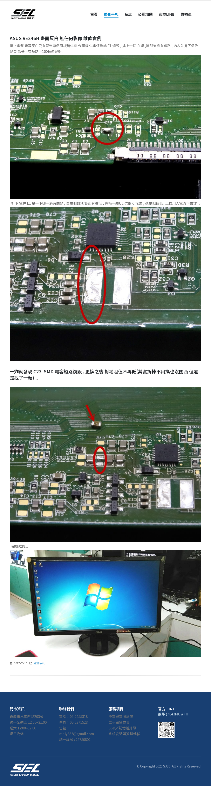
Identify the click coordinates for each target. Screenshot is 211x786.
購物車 (186, 14)
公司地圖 (145, 14)
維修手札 (111, 14)
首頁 (94, 14)
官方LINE (167, 14)
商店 (128, 14)
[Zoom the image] (25, 766)
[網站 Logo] (23, 14)
